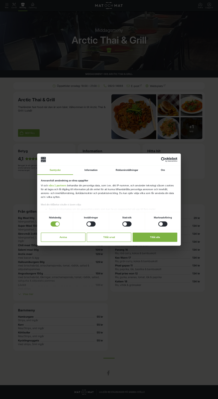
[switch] (91, 224)
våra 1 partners (58, 185)
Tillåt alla (155, 237)
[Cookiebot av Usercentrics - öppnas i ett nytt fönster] (163, 159)
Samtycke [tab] (55, 170)
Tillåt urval (109, 237)
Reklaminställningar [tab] (127, 170)
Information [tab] (91, 170)
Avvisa (63, 237)
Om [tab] (163, 170)
